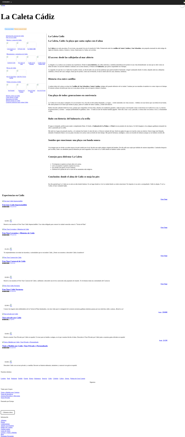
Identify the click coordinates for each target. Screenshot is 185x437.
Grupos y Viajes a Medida (9, 432)
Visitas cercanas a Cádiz (14, 82)
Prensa (3, 422)
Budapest (14, 378)
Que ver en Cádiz (9, 29)
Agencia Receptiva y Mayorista (10, 396)
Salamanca (37, 378)
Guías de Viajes (5, 431)
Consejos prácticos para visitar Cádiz (17, 102)
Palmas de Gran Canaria (77, 378)
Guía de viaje (150, 5)
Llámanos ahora (8, 412)
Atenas (67, 378)
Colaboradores (5, 424)
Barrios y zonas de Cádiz (20, 29)
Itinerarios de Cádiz (12, 99)
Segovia (44, 378)
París (8, 378)
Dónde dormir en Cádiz (13, 100)
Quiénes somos (5, 429)
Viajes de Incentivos (7, 394)
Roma (31, 378)
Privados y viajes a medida (168, 5)
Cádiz (50, 378)
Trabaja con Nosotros (7, 425)
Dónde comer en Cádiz (13, 95)
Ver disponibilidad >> (158, 220)
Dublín (20, 378)
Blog (157, 5)
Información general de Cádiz (15, 36)
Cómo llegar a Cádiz (12, 97)
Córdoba (55, 378)
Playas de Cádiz (11, 68)
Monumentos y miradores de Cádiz (17, 54)
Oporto (26, 378)
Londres (3, 378)
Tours (143, 5)
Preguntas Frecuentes (7, 436)
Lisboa (62, 378)
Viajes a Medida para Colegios (10, 392)
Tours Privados (5, 397)
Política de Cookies (7, 427)
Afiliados (3, 420)
